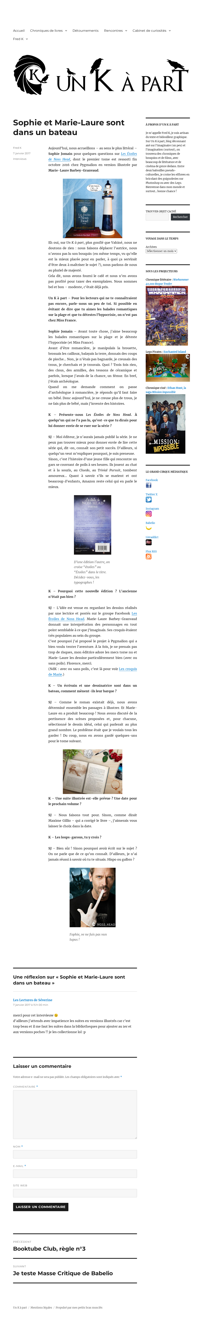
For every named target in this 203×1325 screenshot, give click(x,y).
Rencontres (113, 31)
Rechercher (180, 217)
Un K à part (20, 1307)
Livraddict (152, 537)
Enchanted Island (175, 352)
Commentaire (25, 1086)
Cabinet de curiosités (149, 31)
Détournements (86, 31)
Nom (18, 1146)
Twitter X (151, 494)
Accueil (19, 31)
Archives (151, 247)
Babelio (150, 523)
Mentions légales (41, 1307)
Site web (20, 1185)
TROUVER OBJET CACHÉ (161, 211)
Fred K (18, 39)
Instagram (152, 508)
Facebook (152, 480)
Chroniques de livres (46, 31)
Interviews (19, 158)
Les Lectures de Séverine (32, 1000)
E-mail (19, 1166)
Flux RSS (151, 551)
